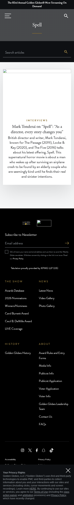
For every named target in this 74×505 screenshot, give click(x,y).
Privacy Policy (18, 258)
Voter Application (49, 388)
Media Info (45, 365)
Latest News (46, 290)
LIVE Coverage (13, 329)
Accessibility (10, 459)
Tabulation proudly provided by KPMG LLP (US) (34, 268)
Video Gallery (46, 298)
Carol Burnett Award (17, 313)
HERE (32, 488)
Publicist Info (46, 373)
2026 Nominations (15, 298)
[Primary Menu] (8, 16)
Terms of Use (41, 492)
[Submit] (67, 243)
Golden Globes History (18, 353)
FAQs (42, 424)
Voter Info (45, 396)
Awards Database (14, 290)
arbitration (27, 495)
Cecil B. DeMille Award (18, 321)
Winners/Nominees (16, 306)
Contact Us (45, 416)
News (44, 281)
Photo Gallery (47, 306)
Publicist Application (50, 381)
